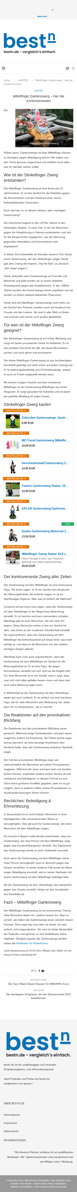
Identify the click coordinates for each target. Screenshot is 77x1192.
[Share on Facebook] (39, 970)
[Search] (73, 68)
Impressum (10, 1122)
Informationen (12, 1114)
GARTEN (23, 80)
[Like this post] (35, 970)
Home (7, 80)
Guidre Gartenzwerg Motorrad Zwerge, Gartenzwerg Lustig (45, 531)
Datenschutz (11, 1131)
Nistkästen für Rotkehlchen (32, 943)
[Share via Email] (42, 970)
